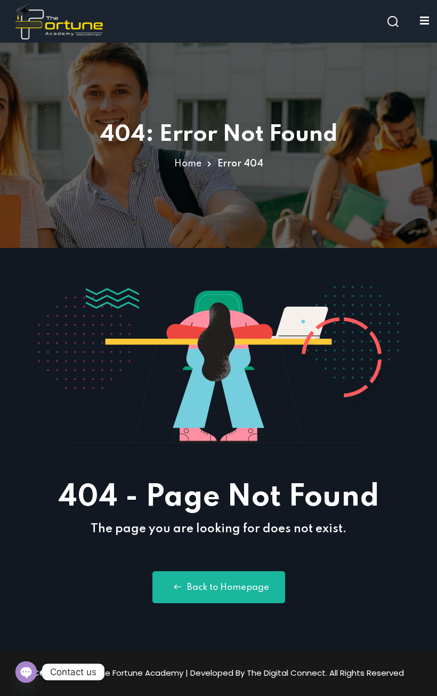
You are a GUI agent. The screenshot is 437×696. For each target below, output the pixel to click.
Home (187, 164)
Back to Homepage (228, 587)
